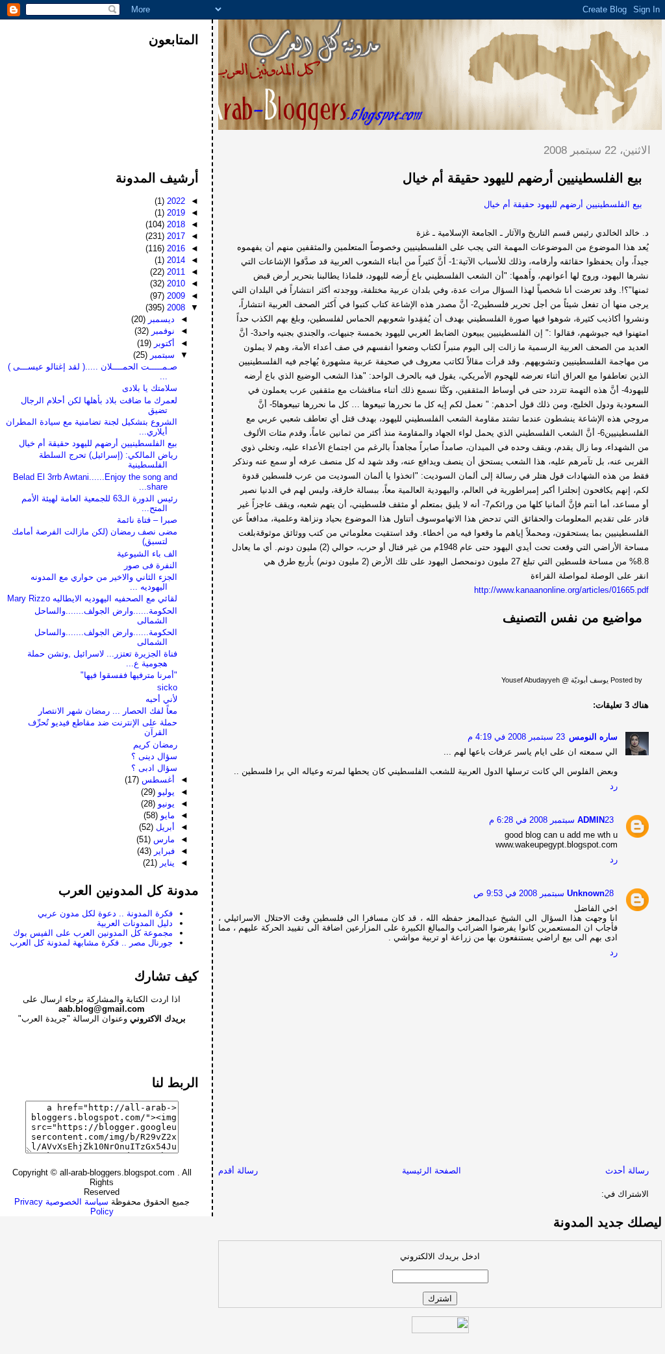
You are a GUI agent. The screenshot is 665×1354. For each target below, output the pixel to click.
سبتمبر (161, 355)
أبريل (164, 827)
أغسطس (157, 779)
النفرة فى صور (150, 565)
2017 (174, 236)
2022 (174, 201)
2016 (174, 248)
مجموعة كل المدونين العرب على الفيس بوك (93, 933)
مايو (166, 815)
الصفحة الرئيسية (431, 1170)
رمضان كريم (155, 744)
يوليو (165, 792)
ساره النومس (593, 737)
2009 (174, 296)
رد (614, 786)
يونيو (165, 804)
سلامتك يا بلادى (149, 388)
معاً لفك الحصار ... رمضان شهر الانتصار (107, 711)
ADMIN (591, 820)
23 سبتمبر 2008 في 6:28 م (551, 820)
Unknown (586, 893)
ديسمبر (160, 319)
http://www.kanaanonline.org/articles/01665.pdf (561, 590)
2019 (174, 213)
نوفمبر (162, 331)
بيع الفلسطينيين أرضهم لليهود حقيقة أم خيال (522, 178)
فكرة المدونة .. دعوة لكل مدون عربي (105, 913)
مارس (163, 839)
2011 (174, 272)
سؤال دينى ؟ (154, 756)
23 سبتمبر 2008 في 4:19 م (516, 737)
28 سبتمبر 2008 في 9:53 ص (543, 893)
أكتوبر (163, 343)
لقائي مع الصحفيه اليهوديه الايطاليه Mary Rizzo (92, 598)
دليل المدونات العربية (135, 923)
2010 (174, 283)
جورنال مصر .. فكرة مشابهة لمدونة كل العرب (91, 942)
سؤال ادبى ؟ (154, 768)
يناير (166, 863)
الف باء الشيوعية (147, 553)
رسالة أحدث (627, 1170)
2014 (174, 260)
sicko (167, 687)
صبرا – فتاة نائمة (147, 520)
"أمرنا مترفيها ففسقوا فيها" (129, 675)
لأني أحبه (161, 699)
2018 (174, 224)
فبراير (163, 851)
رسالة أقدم (238, 1170)
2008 (174, 307)
